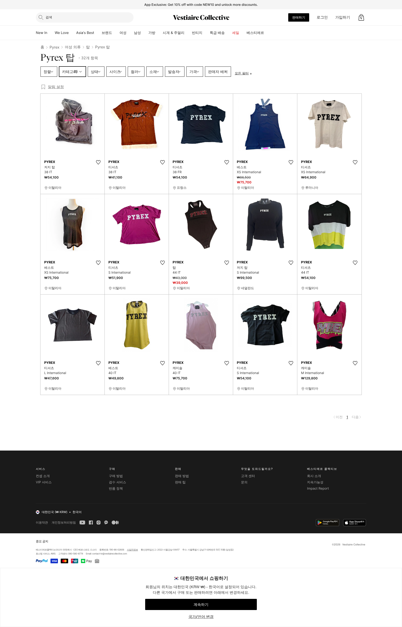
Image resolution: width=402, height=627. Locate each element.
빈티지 (197, 32)
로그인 (322, 17)
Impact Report (318, 489)
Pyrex (54, 47)
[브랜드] (116, 33)
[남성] (145, 33)
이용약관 (42, 522)
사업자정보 (132, 549)
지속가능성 (315, 482)
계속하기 (201, 604)
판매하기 (298, 17)
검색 (49, 17)
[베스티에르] (268, 33)
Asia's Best (85, 32)
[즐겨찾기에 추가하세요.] (98, 162)
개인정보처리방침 (64, 522)
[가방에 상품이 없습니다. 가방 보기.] (361, 17)
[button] (361, 17)
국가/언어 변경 (201, 616)
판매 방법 (182, 476)
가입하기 (342, 17)
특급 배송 (217, 32)
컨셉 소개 (43, 476)
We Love (62, 32)
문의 (244, 482)
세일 (235, 32)
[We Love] (72, 33)
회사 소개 (314, 476)
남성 (137, 32)
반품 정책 (116, 489)
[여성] (130, 33)
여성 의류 (73, 47)
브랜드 (107, 32)
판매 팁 (180, 482)
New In (41, 32)
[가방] (159, 33)
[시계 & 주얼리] (188, 33)
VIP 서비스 (44, 482)
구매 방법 (116, 476)
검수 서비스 (117, 482)
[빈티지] (206, 33)
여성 (123, 32)
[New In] (51, 33)
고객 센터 (248, 476)
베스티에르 (255, 32)
